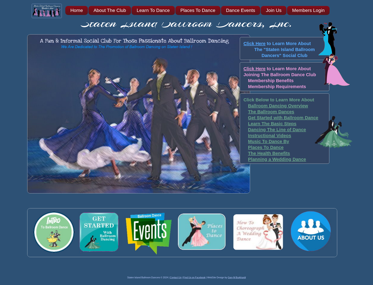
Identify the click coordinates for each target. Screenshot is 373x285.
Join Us (274, 10)
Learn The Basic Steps (272, 123)
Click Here (254, 43)
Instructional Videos (269, 135)
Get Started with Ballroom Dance (283, 117)
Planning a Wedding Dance (277, 159)
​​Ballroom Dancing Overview (278, 105)
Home (76, 10)
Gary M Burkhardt (237, 277)
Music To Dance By (268, 141)
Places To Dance (198, 10)
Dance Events (240, 10)
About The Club (109, 10)
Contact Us (175, 277)
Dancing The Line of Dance (277, 129)
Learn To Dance (153, 10)
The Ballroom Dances (271, 111)
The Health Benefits (269, 153)
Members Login (308, 10)
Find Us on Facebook (194, 277)
